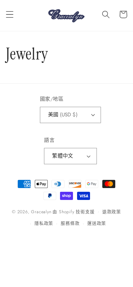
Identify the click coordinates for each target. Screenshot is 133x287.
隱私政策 (43, 223)
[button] (9, 14)
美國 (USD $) (63, 114)
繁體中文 (62, 155)
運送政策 (96, 223)
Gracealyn (41, 211)
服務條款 (70, 223)
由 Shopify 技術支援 (73, 211)
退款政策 (111, 211)
